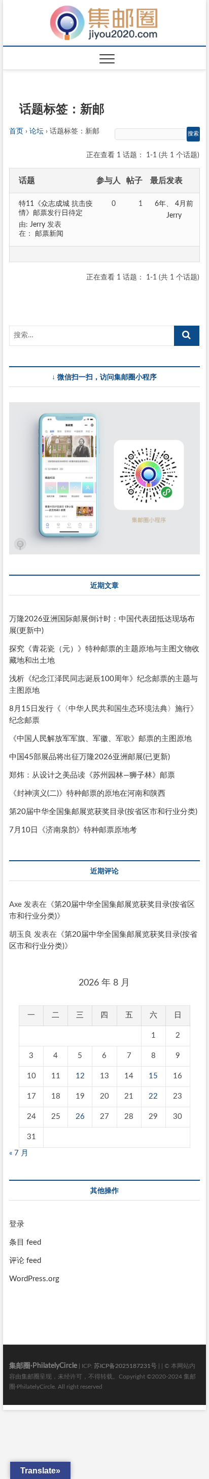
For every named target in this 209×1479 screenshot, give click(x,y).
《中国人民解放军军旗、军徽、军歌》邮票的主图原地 (100, 739)
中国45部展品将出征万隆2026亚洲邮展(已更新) (89, 757)
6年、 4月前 (174, 203)
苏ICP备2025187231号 (125, 1366)
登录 (16, 1224)
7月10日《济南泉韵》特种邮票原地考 (73, 830)
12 (80, 1076)
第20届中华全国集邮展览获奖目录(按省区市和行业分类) (103, 812)
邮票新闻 (49, 233)
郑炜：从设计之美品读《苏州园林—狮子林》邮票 (92, 775)
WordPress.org (34, 1279)
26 (80, 1116)
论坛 (36, 131)
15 (153, 1076)
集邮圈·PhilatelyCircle (43, 1365)
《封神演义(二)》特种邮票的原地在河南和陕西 (87, 793)
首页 (16, 131)
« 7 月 (18, 1153)
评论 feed (25, 1260)
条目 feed (25, 1242)
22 (153, 1096)
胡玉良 (20, 934)
